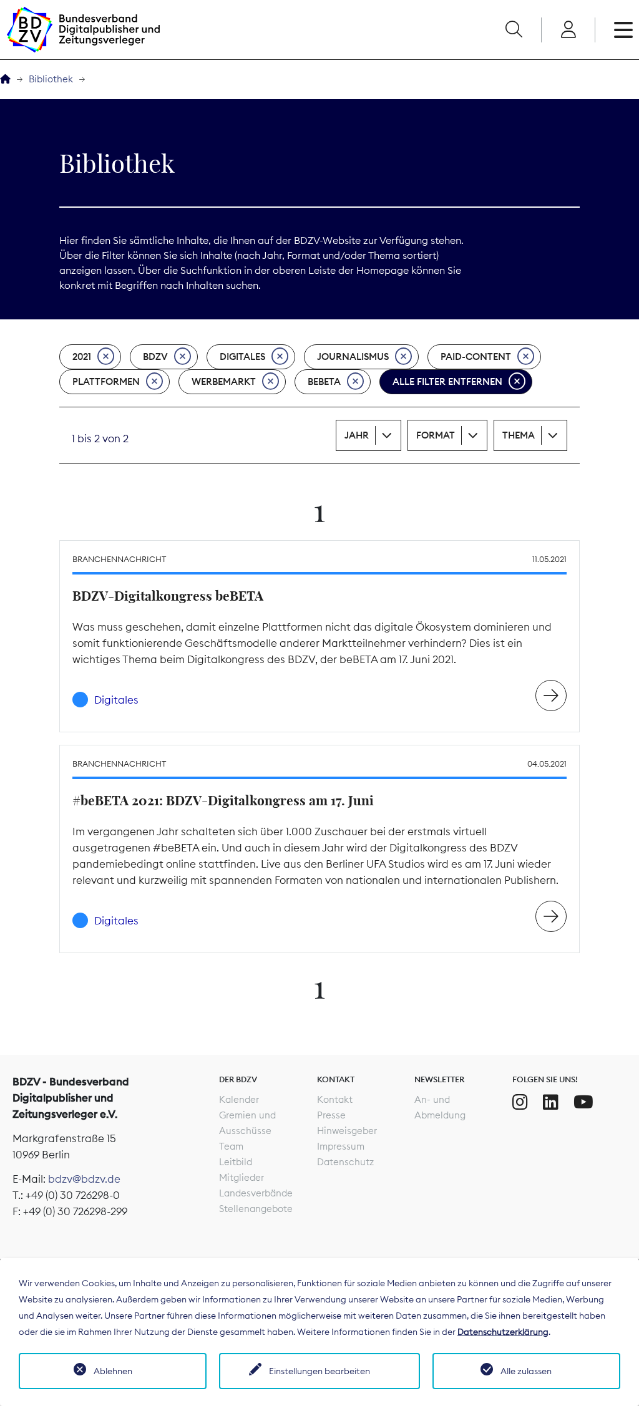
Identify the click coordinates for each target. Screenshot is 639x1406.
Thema (518, 435)
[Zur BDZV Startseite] (5, 79)
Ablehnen (113, 1371)
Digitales (242, 356)
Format (435, 435)
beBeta (324, 381)
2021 (81, 356)
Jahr (356, 435)
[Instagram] (520, 1102)
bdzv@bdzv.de (84, 1179)
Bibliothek (51, 79)
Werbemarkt (224, 381)
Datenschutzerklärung (503, 1331)
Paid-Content (476, 356)
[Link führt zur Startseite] (83, 29)
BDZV (155, 356)
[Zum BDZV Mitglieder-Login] (568, 30)
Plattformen (106, 381)
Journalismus (353, 356)
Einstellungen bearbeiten (319, 1371)
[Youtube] (583, 1102)
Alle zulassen (526, 1371)
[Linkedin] (551, 1102)
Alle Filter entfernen (447, 381)
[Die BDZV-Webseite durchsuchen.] (513, 30)
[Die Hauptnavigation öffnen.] (623, 30)
